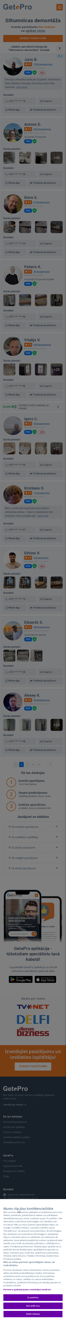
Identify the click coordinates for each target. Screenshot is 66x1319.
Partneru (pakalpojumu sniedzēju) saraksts (27, 1289)
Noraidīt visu (33, 1305)
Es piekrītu (33, 1297)
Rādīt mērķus (33, 1313)
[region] (33, 1259)
